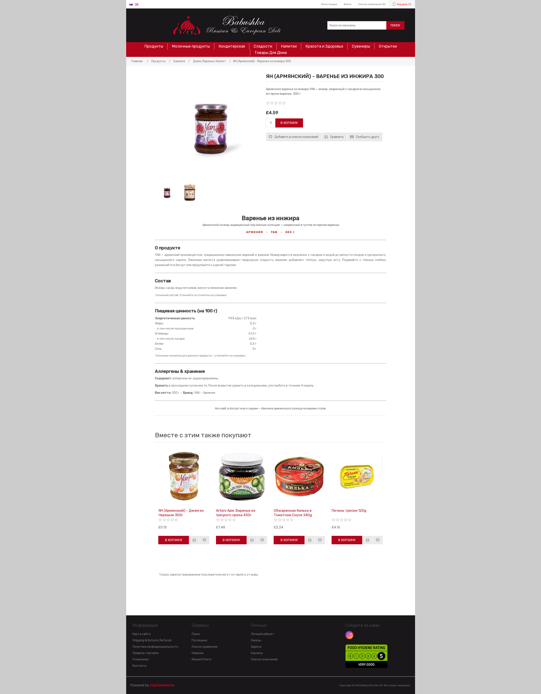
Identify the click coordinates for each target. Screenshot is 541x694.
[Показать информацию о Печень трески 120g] (357, 476)
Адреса (256, 647)
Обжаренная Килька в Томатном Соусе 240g (293, 512)
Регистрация (329, 4)
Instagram (349, 635)
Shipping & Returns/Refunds (152, 640)
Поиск (395, 25)
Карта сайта (141, 634)
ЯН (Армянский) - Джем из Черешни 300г (181, 512)
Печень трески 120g (349, 510)
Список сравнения (204, 647)
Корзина (257, 653)
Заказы (256, 640)
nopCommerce (162, 685)
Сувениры (361, 46)
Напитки (289, 46)
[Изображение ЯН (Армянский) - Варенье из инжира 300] (166, 192)
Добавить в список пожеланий (296, 137)
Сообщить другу (367, 137)
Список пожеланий (264, 659)
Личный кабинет (262, 634)
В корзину (289, 123)
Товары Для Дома (270, 52)
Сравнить (337, 137)
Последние (199, 640)
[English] (136, 4)
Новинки (198, 653)
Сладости (263, 46)
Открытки (388, 46)
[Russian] (131, 4)
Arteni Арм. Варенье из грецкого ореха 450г (235, 512)
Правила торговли (145, 653)
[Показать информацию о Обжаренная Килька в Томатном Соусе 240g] (299, 476)
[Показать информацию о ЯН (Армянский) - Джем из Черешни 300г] (184, 476)
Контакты (140, 666)
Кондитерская (232, 46)
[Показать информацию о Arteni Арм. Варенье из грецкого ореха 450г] (241, 476)
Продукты (153, 46)
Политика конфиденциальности (155, 647)
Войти (347, 4)
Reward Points (202, 659)
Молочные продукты (191, 46)
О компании (141, 659)
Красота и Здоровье (324, 46)
